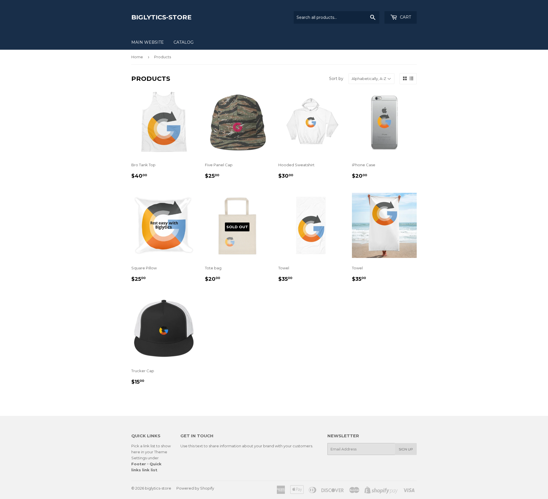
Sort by (336, 78)
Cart (405, 17)
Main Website (147, 42)
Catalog (184, 42)
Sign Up (406, 449)
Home (137, 57)
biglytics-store (161, 17)
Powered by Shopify (195, 488)
